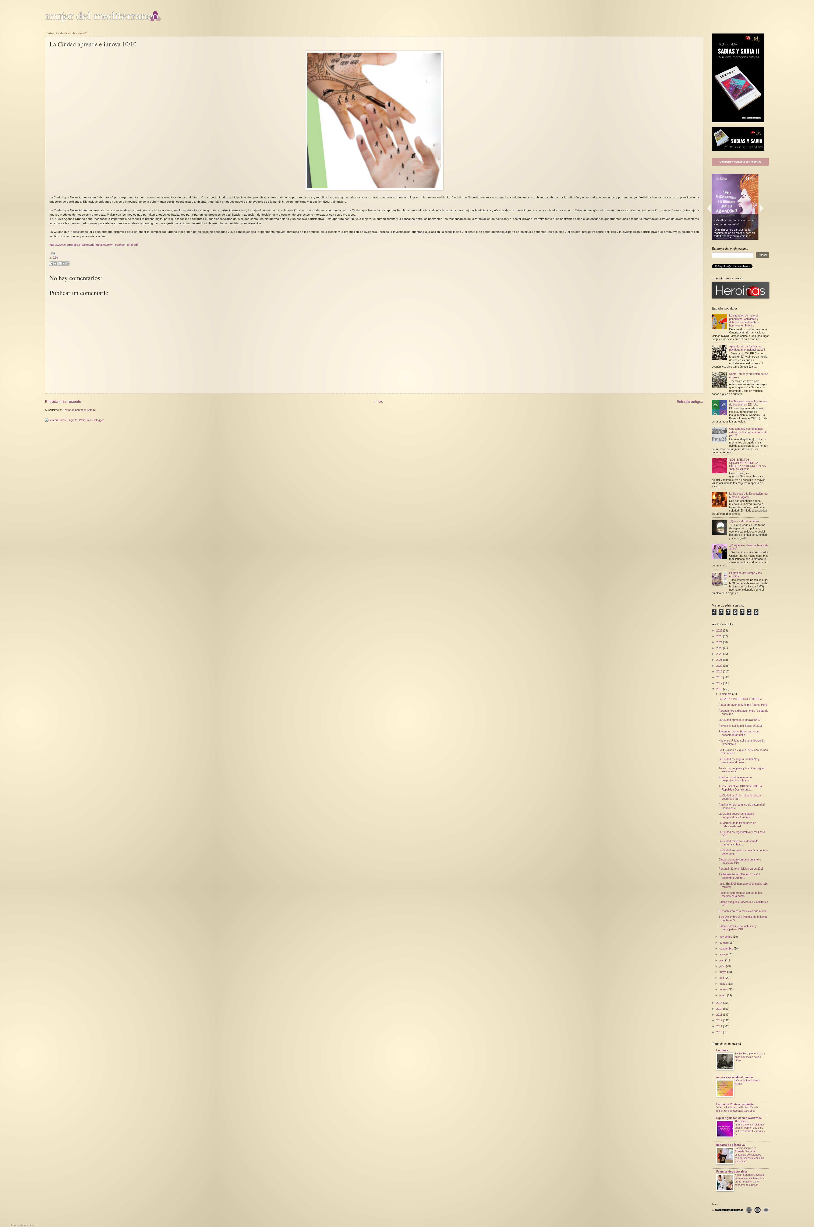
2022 (719, 653)
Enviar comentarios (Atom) (79, 409)
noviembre (726, 936)
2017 (719, 683)
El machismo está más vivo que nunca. (743, 911)
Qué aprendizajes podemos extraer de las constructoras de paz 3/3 (748, 432)
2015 (719, 1002)
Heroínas (722, 1050)
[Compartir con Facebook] (63, 263)
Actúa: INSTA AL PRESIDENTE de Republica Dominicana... (740, 788)
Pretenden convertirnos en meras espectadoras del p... (739, 733)
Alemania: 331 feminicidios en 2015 (740, 725)
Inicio (378, 401)
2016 (719, 689)
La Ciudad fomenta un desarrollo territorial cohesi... (738, 842)
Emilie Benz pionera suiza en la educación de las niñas (750, 1057)
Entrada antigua (689, 401)
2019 (719, 671)
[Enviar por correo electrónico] (51, 263)
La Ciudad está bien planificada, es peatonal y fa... (740, 797)
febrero (724, 989)
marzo (723, 983)
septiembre (726, 948)
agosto (724, 954)
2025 (719, 636)
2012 (719, 1020)
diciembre (725, 694)
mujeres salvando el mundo (734, 1077)
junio (722, 966)
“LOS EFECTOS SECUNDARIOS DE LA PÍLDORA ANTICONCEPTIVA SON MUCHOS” (747, 464)
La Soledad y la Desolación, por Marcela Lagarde (748, 495)
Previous (709, 208)
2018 (719, 677)
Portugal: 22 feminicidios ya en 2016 (741, 868)
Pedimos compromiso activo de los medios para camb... (740, 894)
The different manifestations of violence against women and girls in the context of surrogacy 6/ (750, 1128)
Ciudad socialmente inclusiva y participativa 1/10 (738, 927)
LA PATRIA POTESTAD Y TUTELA (740, 699)
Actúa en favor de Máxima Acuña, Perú (743, 704)
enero (723, 995)
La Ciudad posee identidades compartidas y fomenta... (736, 815)
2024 (719, 642)
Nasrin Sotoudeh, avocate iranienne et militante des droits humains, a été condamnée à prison (750, 1180)
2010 (719, 1032)
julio (722, 960)
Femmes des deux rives (731, 1171)
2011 (719, 1026)
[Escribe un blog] (55, 263)
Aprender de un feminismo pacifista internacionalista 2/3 (747, 348)
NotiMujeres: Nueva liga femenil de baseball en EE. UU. (748, 403)
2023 (719, 648)
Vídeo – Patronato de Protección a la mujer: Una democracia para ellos (737, 1109)
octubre (724, 942)
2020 (719, 665)
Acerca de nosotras (23, 1225)
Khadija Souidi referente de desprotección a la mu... (735, 779)
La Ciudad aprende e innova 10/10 (739, 719)
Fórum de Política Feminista (735, 1104)
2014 (719, 1008)
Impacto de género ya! (731, 1144)
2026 (719, 630)
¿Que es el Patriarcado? (744, 521)
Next (761, 208)
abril (722, 977)
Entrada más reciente (63, 401)
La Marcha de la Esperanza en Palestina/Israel (737, 824)
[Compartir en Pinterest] (67, 263)
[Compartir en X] (59, 263)
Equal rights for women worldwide (739, 1118)
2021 (719, 659)
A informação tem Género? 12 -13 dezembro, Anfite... (739, 876)
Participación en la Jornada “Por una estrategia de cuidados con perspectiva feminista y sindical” (749, 1155)
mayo (723, 971)
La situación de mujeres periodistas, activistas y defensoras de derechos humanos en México (744, 320)
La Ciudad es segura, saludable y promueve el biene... (739, 760)
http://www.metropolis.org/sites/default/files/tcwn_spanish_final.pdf (93, 244)
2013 (719, 1014)
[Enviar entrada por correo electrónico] (52, 253)
